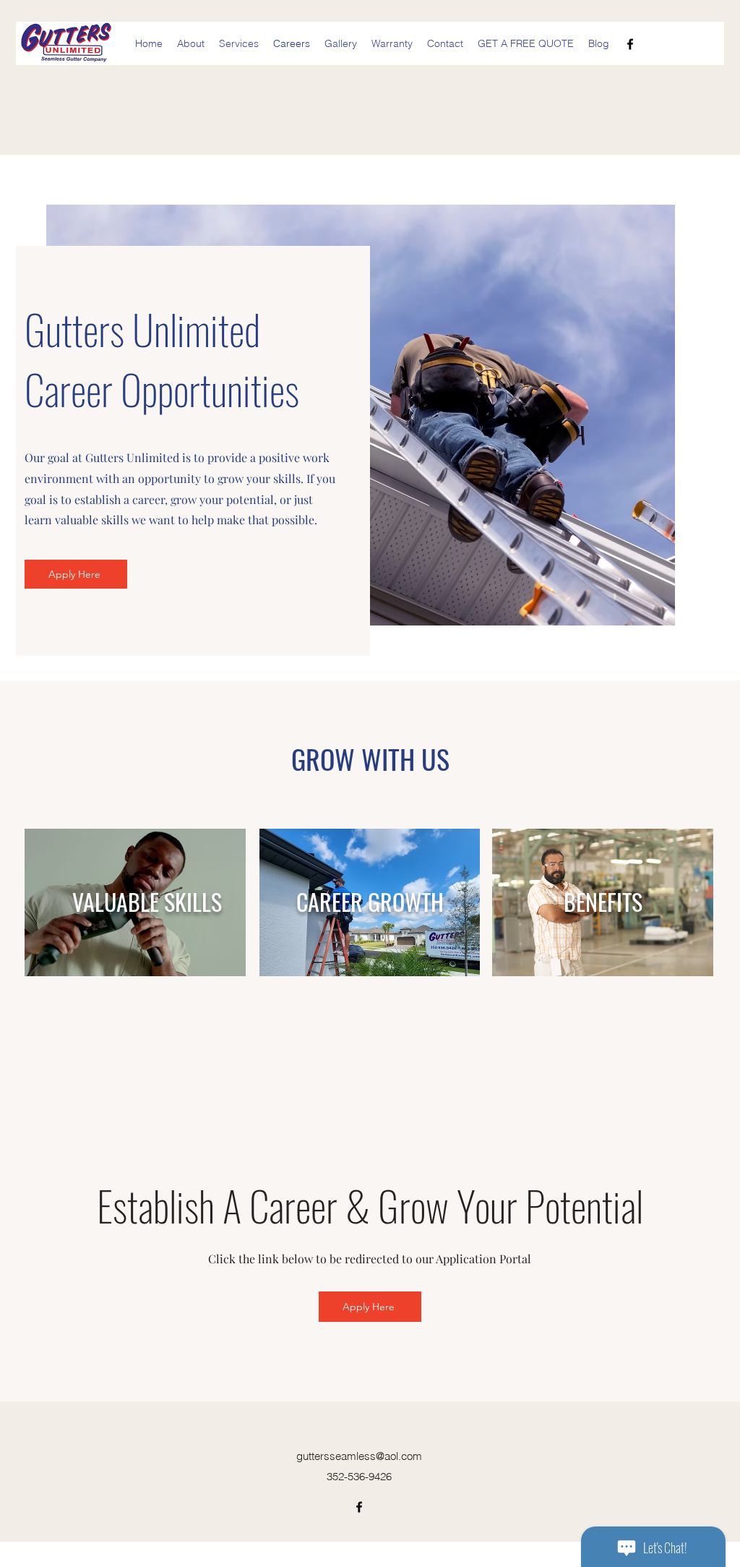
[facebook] (359, 1507)
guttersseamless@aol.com (359, 1456)
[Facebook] (630, 44)
